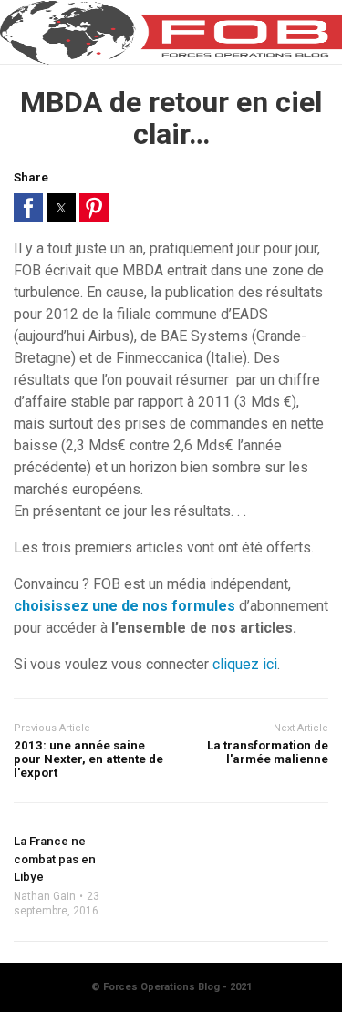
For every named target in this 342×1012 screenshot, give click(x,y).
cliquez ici (244, 664)
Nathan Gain (45, 896)
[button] (28, 207)
